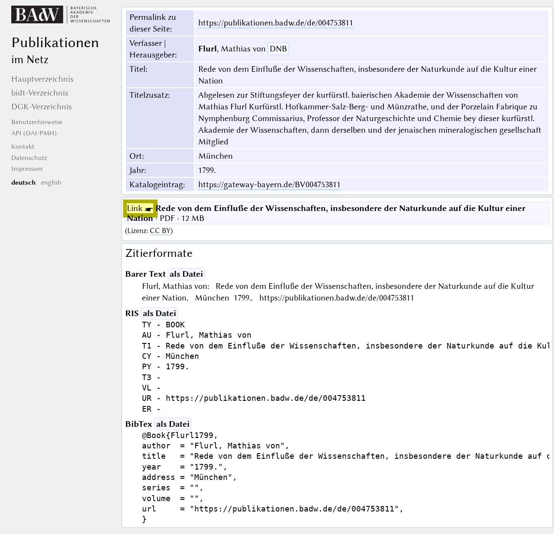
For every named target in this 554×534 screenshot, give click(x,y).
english (51, 182)
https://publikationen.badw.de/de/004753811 (275, 23)
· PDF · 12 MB (326, 213)
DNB (278, 49)
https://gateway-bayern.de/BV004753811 (269, 184)
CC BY (160, 231)
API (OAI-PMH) (34, 133)
